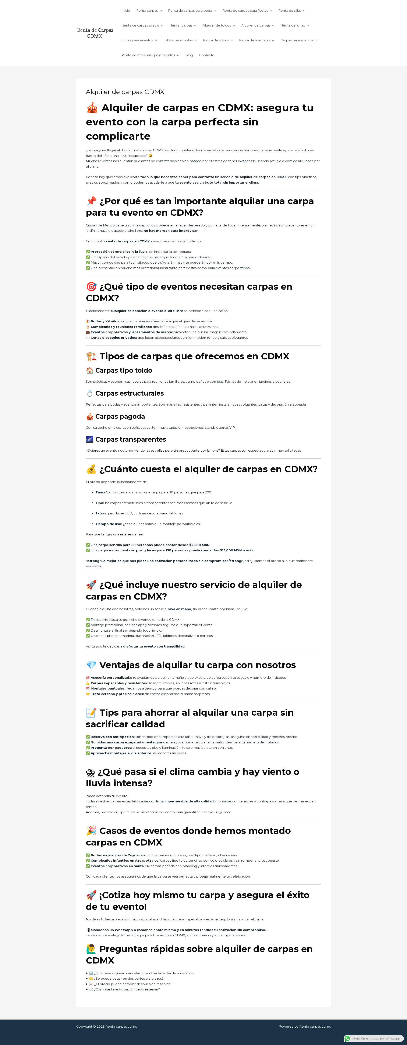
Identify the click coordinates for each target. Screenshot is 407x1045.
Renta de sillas (289, 10)
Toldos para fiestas (178, 40)
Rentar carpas (181, 25)
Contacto (206, 55)
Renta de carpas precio (140, 25)
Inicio (125, 10)
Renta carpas (147, 10)
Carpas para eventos (297, 40)
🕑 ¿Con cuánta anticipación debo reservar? (124, 989)
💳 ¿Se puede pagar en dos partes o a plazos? (126, 978)
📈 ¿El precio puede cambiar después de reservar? (130, 984)
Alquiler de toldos (217, 25)
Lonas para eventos (137, 40)
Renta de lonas (293, 25)
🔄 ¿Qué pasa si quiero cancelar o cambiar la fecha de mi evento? (142, 973)
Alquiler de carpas (255, 25)
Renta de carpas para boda (190, 10)
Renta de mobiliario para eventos (148, 55)
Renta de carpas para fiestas (245, 10)
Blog (189, 55)
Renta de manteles (254, 40)
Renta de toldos (216, 40)
